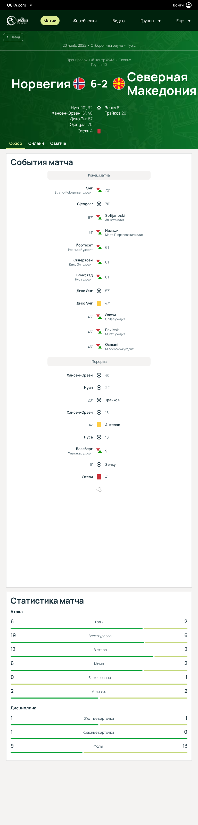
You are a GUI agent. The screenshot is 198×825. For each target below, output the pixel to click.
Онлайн (36, 143)
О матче (58, 143)
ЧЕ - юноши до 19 (17, 21)
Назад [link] (15, 37)
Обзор (15, 143)
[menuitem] (51, 21)
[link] (50, 21)
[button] (150, 21)
